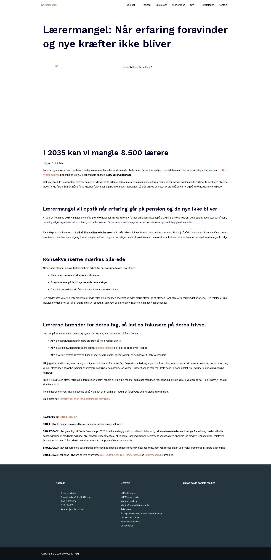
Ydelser (131, 4)
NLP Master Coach (130, 454)
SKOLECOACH (68, 417)
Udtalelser (161, 4)
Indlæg (147, 4)
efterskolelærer (143, 431)
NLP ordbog (178, 4)
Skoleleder (208, 4)
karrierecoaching (154, 454)
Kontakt (223, 4)
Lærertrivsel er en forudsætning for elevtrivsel (84, 398)
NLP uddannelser (109, 454)
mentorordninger (105, 347)
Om (192, 4)
